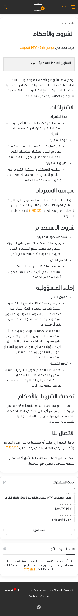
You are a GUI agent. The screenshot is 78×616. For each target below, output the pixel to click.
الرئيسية (66, 23)
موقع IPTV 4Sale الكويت (37, 47)
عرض (33, 63)
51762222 (35, 210)
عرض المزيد (39, 530)
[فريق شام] (35, 596)
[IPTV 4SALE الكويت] (39, 7)
